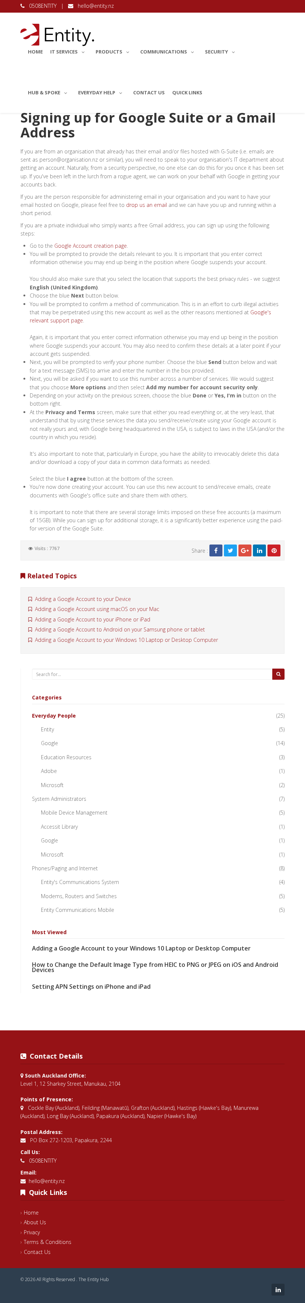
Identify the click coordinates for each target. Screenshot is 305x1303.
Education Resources (66, 757)
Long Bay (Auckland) (70, 1116)
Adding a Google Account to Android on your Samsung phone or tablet (118, 629)
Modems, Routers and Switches (79, 896)
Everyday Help (96, 92)
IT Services (64, 51)
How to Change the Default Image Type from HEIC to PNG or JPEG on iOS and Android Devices (155, 967)
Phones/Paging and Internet (65, 868)
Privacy (32, 1232)
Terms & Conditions (47, 1241)
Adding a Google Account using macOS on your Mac (95, 608)
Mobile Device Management (74, 812)
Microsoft (52, 785)
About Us (35, 1222)
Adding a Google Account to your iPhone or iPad (91, 619)
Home (35, 51)
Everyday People (54, 715)
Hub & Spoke (44, 92)
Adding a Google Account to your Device (81, 598)
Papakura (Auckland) (120, 1116)
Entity (47, 729)
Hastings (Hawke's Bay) (204, 1107)
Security (216, 51)
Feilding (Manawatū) (105, 1107)
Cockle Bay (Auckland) (53, 1107)
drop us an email (146, 204)
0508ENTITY (41, 5)
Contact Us (149, 92)
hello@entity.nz (93, 5)
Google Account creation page (90, 245)
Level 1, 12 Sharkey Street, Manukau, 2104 (70, 1083)
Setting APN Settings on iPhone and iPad (91, 986)
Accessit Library (59, 826)
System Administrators (59, 798)
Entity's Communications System (80, 882)
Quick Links (187, 92)
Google (49, 743)
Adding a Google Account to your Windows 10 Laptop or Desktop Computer (125, 639)
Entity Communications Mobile (77, 909)
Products (109, 51)
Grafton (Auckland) (152, 1107)
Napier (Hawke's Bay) (171, 1116)
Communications (163, 51)
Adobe (49, 770)
